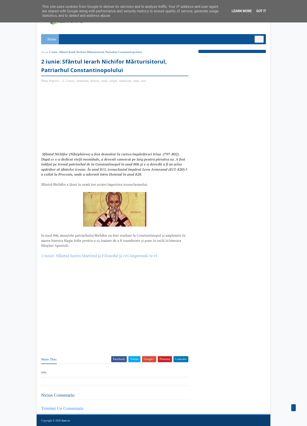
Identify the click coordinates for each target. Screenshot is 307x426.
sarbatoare (125, 80)
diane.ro (65, 420)
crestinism (82, 80)
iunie (104, 80)
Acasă (44, 52)
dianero (95, 80)
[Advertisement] (79, 119)
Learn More (242, 11)
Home (51, 39)
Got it (261, 11)
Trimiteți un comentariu (62, 408)
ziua (143, 80)
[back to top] (293, 407)
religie (113, 80)
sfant (136, 80)
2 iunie (70, 80)
